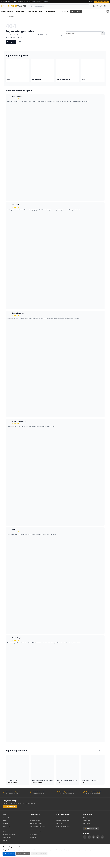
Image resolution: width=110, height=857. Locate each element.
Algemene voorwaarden (63, 826)
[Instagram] (89, 837)
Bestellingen (87, 820)
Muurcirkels (6, 826)
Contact (90, 1)
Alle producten (24, 42)
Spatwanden (6, 818)
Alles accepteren (9, 853)
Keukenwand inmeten (36, 829)
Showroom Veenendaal (63, 820)
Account (94, 6)
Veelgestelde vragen (36, 823)
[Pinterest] (93, 837)
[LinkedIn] (102, 837)
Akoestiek (5, 823)
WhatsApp (33, 837)
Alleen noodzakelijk (23, 853)
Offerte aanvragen (35, 820)
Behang (5, 820)
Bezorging (59, 823)
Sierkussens (6, 829)
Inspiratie (6, 840)
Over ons (59, 818)
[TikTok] (98, 837)
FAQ (101, 6)
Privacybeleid (60, 829)
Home (6, 16)
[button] (108, 11)
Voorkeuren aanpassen (39, 853)
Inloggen (86, 818)
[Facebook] (85, 837)
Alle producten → (99, 751)
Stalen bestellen (7, 837)
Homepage (11, 42)
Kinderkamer (6, 832)
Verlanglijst (86, 823)
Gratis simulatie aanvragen (37, 826)
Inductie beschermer (9, 834)
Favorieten (97, 6)
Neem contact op (10, 806)
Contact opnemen (35, 818)
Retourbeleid (33, 834)
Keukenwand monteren (36, 832)
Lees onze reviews (92, 828)
